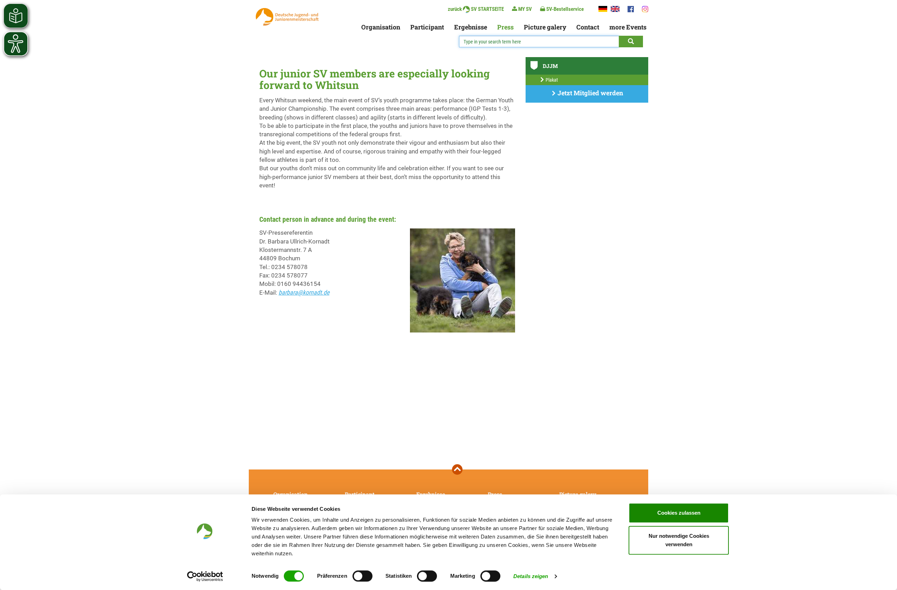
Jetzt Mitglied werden (589, 93)
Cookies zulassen (678, 513)
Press (505, 27)
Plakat (551, 80)
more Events (627, 27)
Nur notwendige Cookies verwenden (679, 540)
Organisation (380, 27)
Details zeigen (530, 576)
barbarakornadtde (304, 292)
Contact (587, 27)
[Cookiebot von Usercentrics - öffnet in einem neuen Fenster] (205, 576)
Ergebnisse (470, 27)
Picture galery (545, 27)
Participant (427, 27)
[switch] (362, 576)
